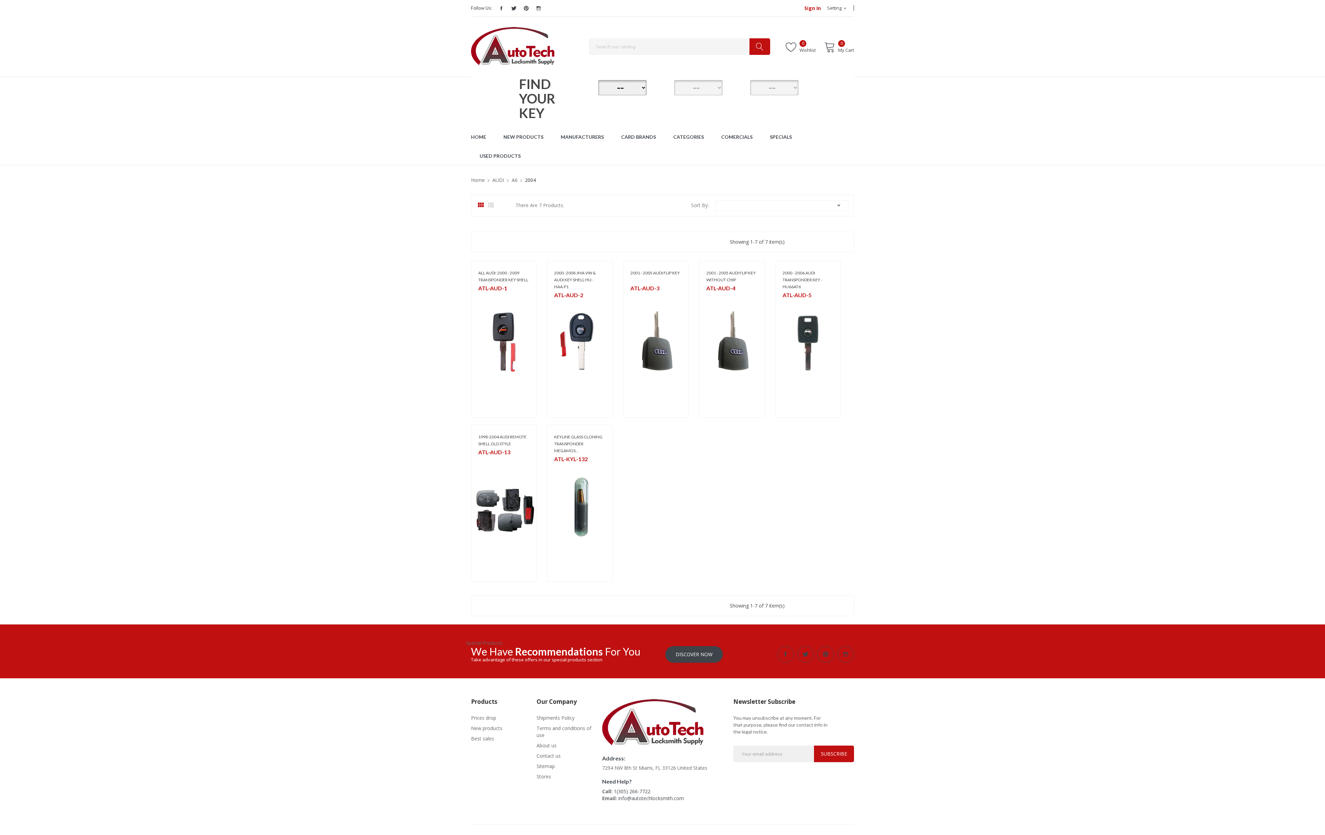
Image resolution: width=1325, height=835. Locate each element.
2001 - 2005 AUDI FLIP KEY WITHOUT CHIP (731, 276)
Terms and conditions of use (564, 731)
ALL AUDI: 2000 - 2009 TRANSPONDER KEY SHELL (503, 276)
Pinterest (526, 8)
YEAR (740, 87)
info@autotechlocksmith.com (651, 798)
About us (547, 745)
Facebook (501, 8)
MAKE (588, 87)
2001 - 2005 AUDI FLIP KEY (655, 272)
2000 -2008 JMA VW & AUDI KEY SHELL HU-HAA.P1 (575, 279)
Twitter (514, 8)
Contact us (549, 756)
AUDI (635, 297)
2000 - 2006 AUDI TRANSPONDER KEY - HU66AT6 (802, 279)
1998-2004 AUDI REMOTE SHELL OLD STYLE (502, 440)
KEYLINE (561, 468)
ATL (710, 297)
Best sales (482, 738)
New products (486, 728)
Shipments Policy (556, 718)
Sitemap (546, 766)
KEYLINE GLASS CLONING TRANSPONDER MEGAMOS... (578, 443)
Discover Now (694, 654)
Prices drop (483, 718)
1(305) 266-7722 (632, 791)
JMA (481, 297)
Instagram (538, 8)
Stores (544, 776)
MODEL (664, 87)
